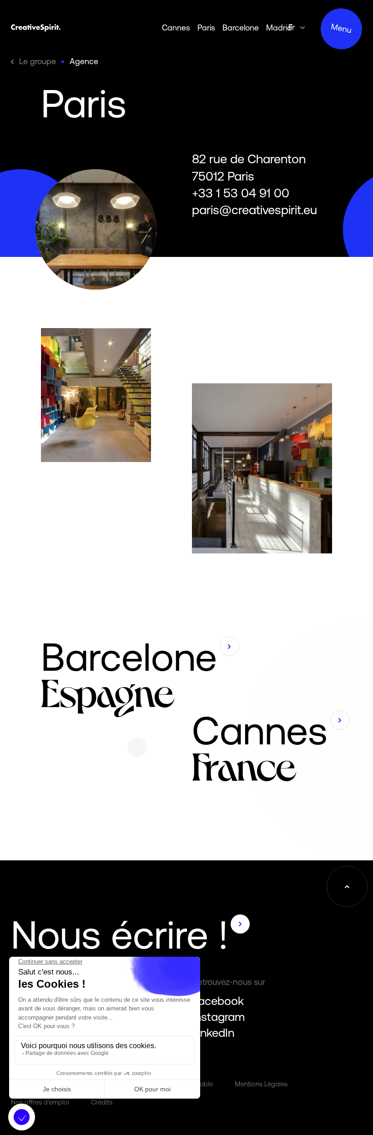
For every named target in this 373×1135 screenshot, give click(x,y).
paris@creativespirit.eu (254, 210)
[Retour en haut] (347, 886)
